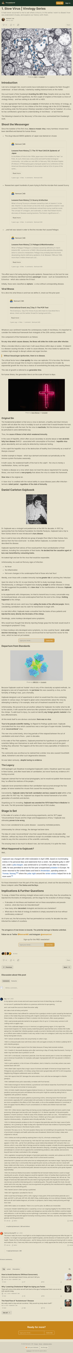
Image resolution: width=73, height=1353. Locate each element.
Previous (9, 967)
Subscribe (60, 3)
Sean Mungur (35, 413)
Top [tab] (4, 1269)
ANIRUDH (35, 682)
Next (65, 967)
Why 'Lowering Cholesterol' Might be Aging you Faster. (23, 1287)
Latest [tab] (9, 1269)
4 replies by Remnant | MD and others (18, 1226)
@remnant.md (46, 934)
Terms (40, 1344)
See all (5, 1313)
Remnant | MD (10, 18)
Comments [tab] (6, 981)
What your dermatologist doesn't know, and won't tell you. (21, 1277)
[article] (36, 1278)
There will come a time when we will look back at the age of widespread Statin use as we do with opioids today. (31, 1290)
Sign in (67, 3)
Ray (5, 999)
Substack (28, 1351)
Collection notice (47, 1344)
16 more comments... (6, 1259)
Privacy (36, 1344)
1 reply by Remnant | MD (14, 1251)
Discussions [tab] (16, 1269)
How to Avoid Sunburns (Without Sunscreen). (20, 1274)
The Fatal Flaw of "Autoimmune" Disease (18, 1301)
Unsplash (42, 77)
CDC (35, 77)
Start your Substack (32, 1347)
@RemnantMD (23, 934)
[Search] (69, 1269)
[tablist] (10, 981)
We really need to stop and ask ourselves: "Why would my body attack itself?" (27, 1303)
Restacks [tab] (14, 981)
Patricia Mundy (9, 1233)
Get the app (44, 1347)
